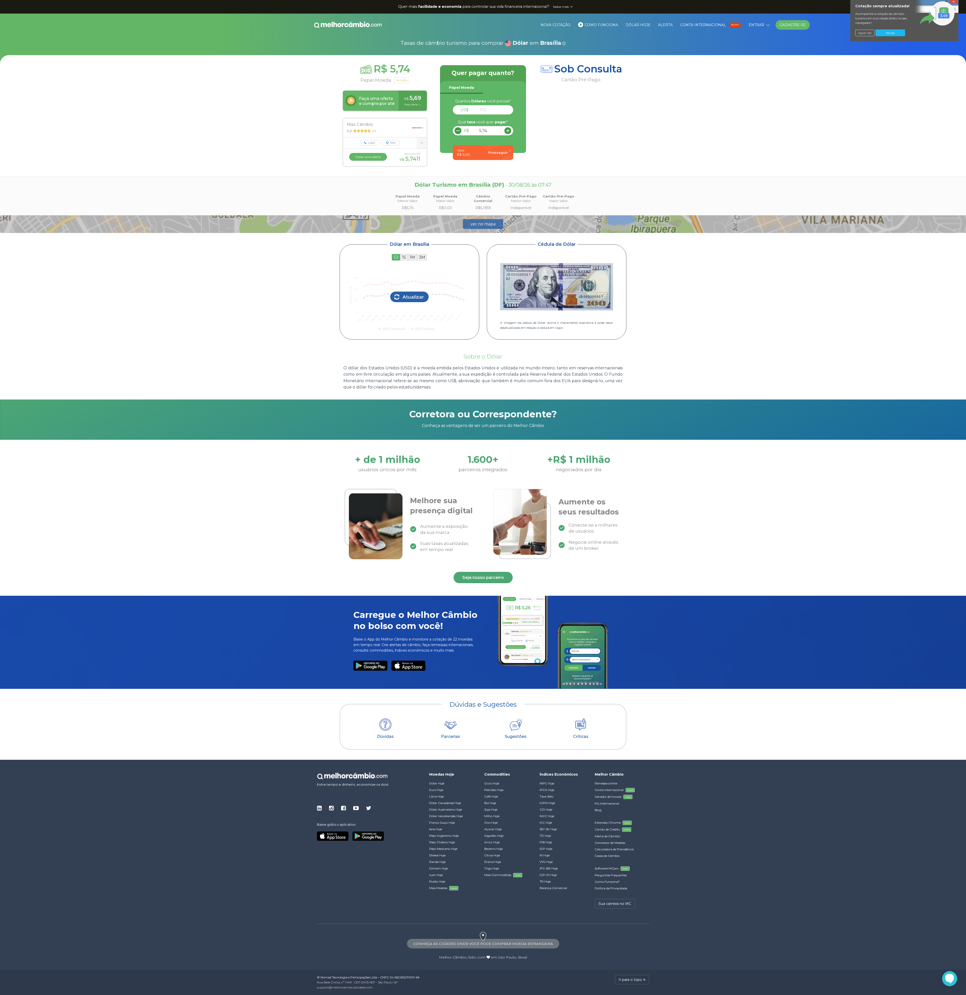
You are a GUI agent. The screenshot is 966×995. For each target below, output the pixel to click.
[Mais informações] (422, 142)
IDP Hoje (546, 849)
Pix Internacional (607, 803)
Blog (598, 810)
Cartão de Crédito (612, 829)
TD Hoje (545, 836)
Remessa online (606, 783)
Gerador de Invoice (613, 797)
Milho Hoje (491, 816)
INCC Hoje (547, 816)
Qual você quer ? (483, 122)
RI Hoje (545, 855)
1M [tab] (412, 257)
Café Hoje (491, 796)
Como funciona (601, 25)
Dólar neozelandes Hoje (446, 816)
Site (392, 142)
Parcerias (450, 736)
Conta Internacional (709, 25)
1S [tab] (404, 257)
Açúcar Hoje (493, 829)
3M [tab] (422, 257)
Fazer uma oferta (368, 157)
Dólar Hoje (638, 25)
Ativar (890, 33)
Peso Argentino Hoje (444, 836)
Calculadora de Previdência (614, 849)
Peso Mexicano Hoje (443, 849)
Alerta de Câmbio (607, 836)
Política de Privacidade (611, 888)
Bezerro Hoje (493, 849)
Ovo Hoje (491, 822)
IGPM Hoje (547, 803)
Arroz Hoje (492, 842)
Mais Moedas (443, 888)
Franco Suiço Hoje (442, 822)
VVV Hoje (546, 862)
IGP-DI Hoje (548, 875)
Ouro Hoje (491, 783)
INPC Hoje (547, 783)
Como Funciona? (607, 882)
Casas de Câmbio (607, 856)
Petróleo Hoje (493, 790)
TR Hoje (545, 881)
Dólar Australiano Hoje (445, 809)
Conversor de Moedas (610, 843)
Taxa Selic (546, 796)
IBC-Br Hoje (548, 829)
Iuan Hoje (436, 875)
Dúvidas (385, 736)
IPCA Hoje (547, 790)
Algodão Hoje (493, 836)
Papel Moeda (461, 87)
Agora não (865, 33)
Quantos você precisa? (483, 101)
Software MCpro (611, 868)
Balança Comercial (553, 888)
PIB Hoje (546, 842)
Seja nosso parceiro (483, 577)
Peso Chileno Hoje (442, 842)
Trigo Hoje (491, 868)
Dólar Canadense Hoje (445, 803)
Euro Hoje (436, 790)
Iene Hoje (435, 829)
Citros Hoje (492, 855)
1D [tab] (396, 257)
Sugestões (516, 736)
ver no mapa (483, 224)
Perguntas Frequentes (611, 875)
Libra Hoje (436, 796)
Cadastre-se (793, 25)
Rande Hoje (437, 862)
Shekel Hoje (437, 855)
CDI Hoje (546, 809)
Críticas (580, 736)
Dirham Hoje (438, 868)
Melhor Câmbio (453, 957)
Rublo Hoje (437, 881)
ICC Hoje (546, 822)
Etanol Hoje (492, 862)
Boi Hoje (490, 803)
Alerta (665, 25)
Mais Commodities (502, 875)
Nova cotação (556, 25)
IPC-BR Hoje (549, 868)
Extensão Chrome (612, 822)
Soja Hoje (490, 809)
